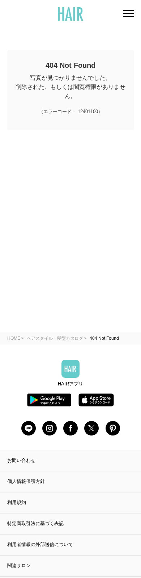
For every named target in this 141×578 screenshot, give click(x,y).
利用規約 (16, 502)
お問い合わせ (21, 460)
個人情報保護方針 (26, 481)
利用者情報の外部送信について (40, 544)
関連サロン (19, 565)
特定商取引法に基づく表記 (35, 523)
